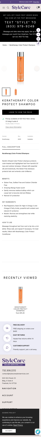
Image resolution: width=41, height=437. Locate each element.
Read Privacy (18, 425)
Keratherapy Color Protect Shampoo (20, 309)
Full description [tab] (11, 147)
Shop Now (35, 2)
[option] (20, 67)
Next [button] (36, 68)
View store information (13, 127)
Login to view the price (20, 112)
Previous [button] (4, 68)
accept (8, 431)
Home (5, 45)
